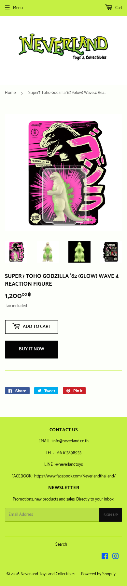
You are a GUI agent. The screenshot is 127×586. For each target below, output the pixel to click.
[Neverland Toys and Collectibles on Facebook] (104, 557)
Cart (118, 8)
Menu (18, 8)
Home (10, 92)
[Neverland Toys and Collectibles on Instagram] (115, 557)
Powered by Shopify (98, 574)
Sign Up (111, 515)
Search (61, 544)
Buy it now (31, 349)
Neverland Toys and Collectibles (48, 574)
